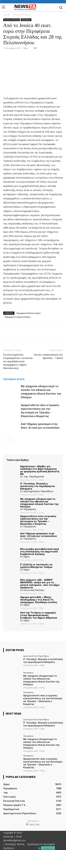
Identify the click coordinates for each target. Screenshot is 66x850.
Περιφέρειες (26, 20)
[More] (36, 335)
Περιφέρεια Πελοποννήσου (28, 313)
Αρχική (6, 14)
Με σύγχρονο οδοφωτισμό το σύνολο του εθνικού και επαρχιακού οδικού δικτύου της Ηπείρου (41, 680)
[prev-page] (5, 440)
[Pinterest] (21, 335)
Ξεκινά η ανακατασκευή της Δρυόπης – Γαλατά (48, 356)
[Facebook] (53, 7)
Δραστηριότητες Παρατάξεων (36, 656)
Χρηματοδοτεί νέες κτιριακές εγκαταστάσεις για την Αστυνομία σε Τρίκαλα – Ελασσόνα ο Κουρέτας (42, 700)
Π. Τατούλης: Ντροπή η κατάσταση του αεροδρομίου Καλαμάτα (43, 661)
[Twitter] (14, 335)
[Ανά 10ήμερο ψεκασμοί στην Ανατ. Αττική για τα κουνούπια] (11, 427)
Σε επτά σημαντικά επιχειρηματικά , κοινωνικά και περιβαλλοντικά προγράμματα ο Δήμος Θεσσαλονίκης (18, 361)
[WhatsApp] (28, 335)
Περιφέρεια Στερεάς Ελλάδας (17, 317)
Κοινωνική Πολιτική (22, 14)
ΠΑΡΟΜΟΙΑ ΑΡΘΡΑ (14, 379)
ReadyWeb (48, 848)
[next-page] (10, 440)
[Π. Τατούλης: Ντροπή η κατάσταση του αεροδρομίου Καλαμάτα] (12, 661)
